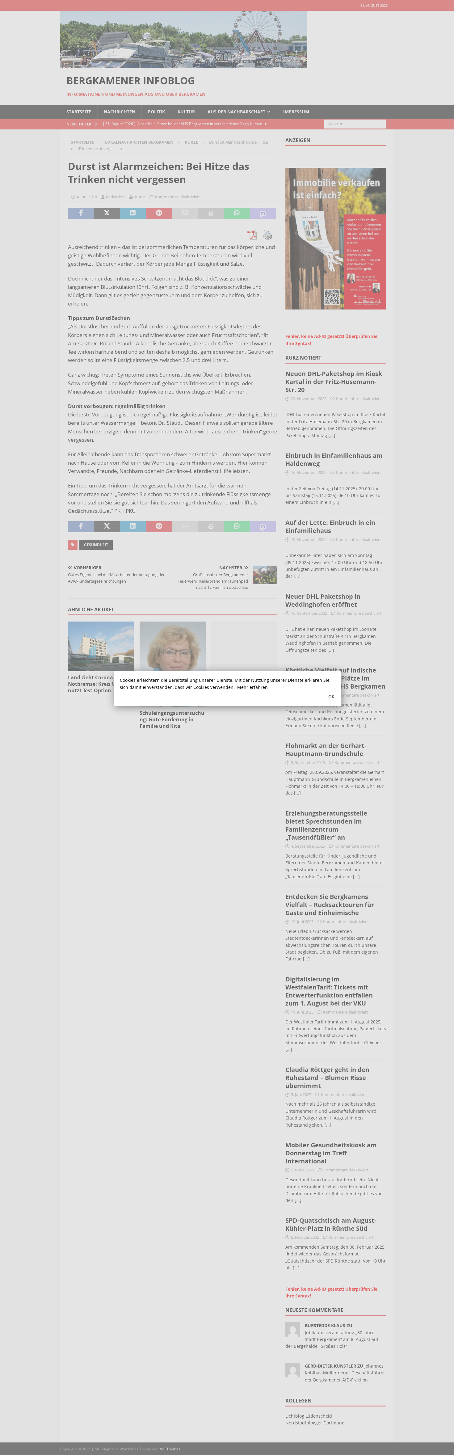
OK (331, 696)
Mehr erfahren (252, 687)
